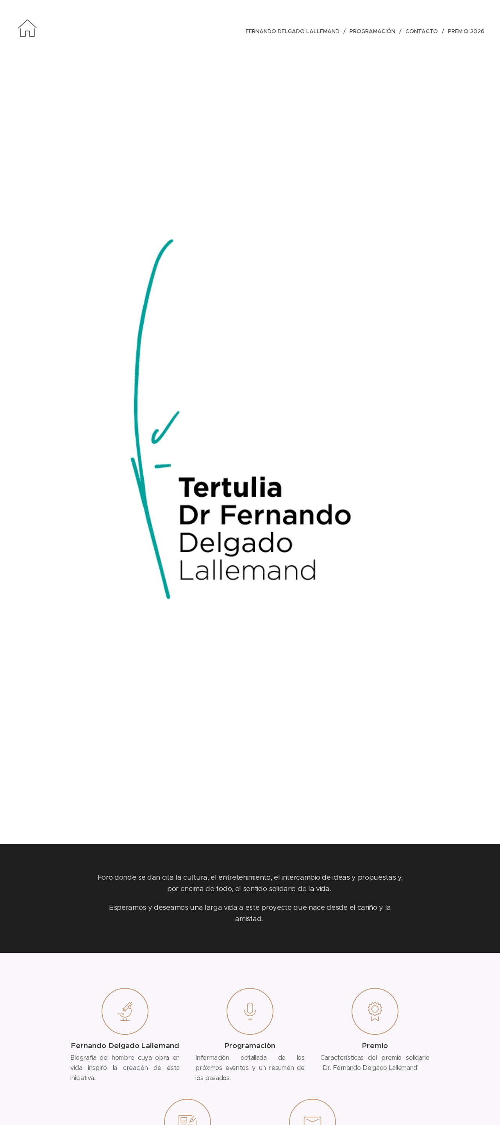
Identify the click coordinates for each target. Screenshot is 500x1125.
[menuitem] (295, 31)
